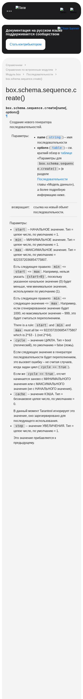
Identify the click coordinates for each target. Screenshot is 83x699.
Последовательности (39, 74)
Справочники (14, 65)
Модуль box (13, 74)
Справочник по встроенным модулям (29, 69)
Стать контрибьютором (26, 44)
